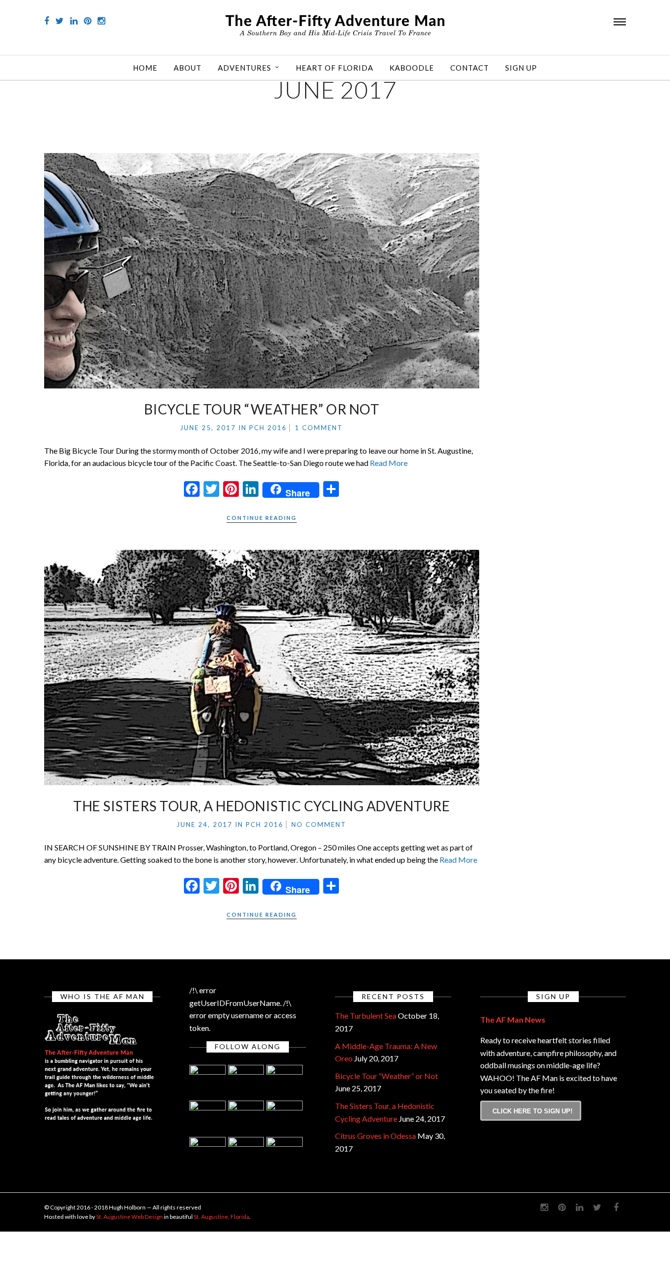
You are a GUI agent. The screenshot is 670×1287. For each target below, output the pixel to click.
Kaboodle (411, 67)
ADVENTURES (244, 67)
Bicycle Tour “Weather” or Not (262, 409)
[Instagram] (101, 21)
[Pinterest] (87, 21)
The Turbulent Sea (365, 1015)
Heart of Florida (334, 67)
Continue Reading (262, 518)
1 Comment (319, 428)
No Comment (318, 824)
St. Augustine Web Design (129, 1216)
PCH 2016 (268, 428)
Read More (389, 462)
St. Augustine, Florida (221, 1216)
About (188, 67)
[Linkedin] (73, 21)
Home (145, 67)
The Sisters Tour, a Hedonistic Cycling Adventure (261, 806)
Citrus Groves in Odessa (375, 1135)
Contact (469, 67)
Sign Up (521, 67)
